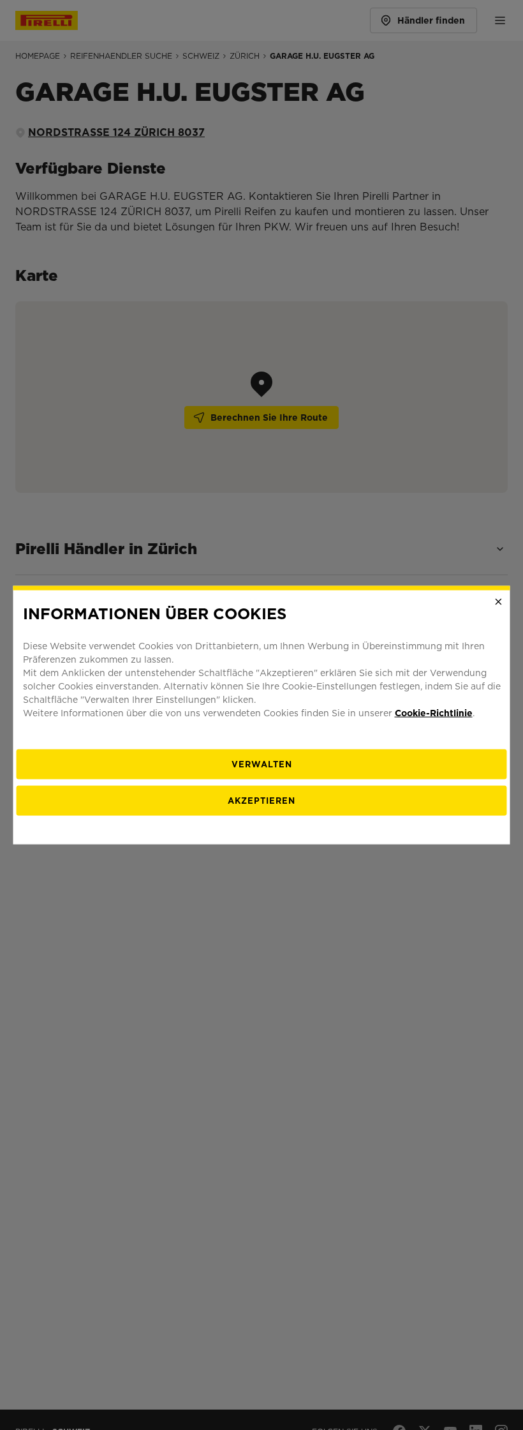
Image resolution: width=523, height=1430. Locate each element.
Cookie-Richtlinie (434, 712)
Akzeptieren (261, 800)
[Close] (498, 602)
